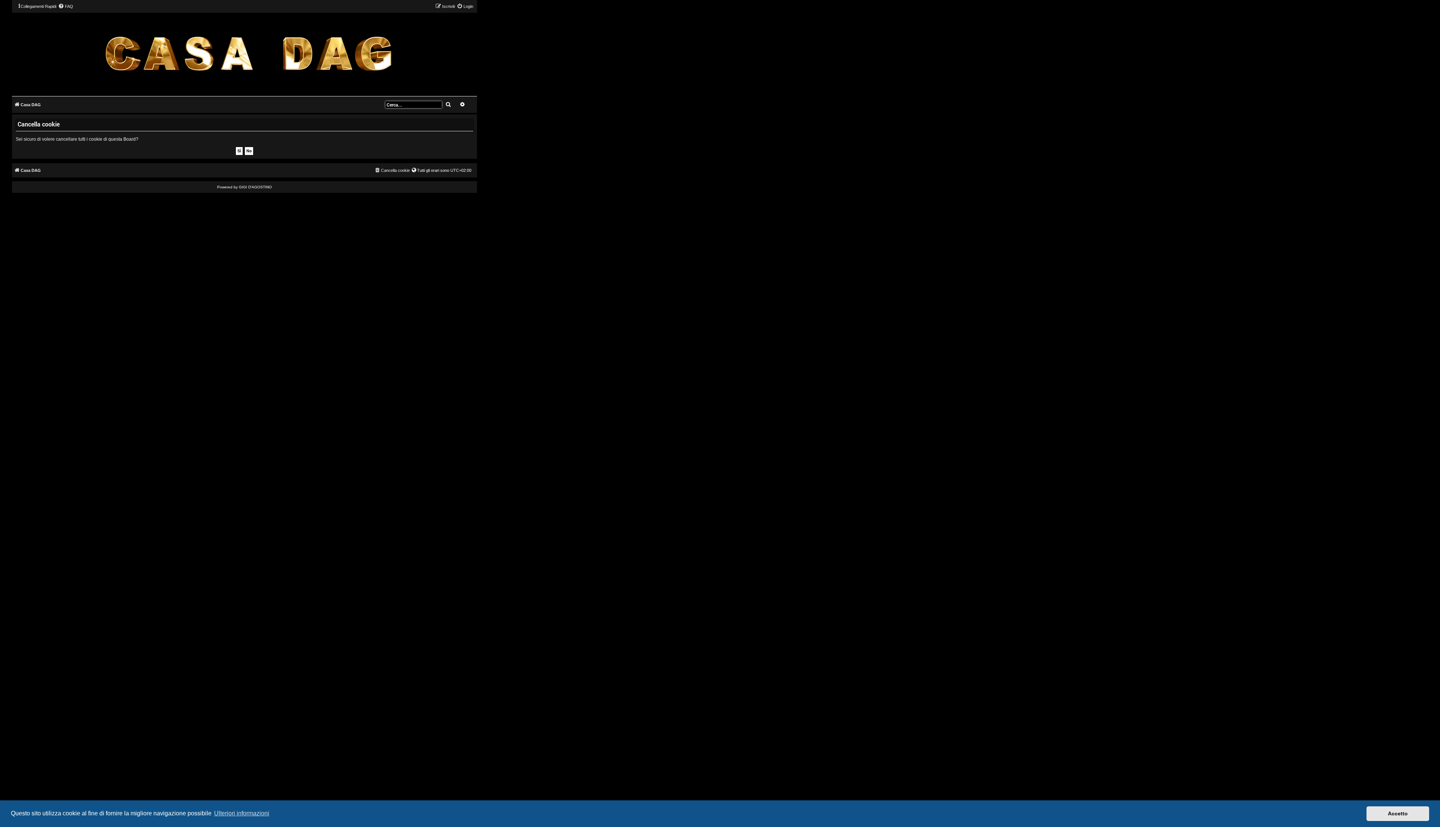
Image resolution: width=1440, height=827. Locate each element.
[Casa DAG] (248, 54)
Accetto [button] (1398, 813)
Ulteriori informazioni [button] (241, 813)
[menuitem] (65, 6)
